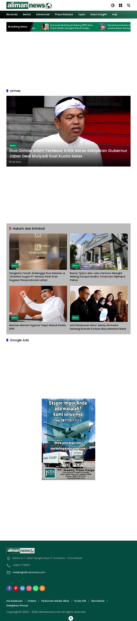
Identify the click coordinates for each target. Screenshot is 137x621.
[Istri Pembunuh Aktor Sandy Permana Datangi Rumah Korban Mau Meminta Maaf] (99, 304)
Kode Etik (80, 601)
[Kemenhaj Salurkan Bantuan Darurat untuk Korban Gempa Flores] (93, 27)
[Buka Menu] (120, 5)
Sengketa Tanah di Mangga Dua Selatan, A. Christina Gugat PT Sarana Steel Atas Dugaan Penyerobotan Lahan (37, 277)
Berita (13, 145)
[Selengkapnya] (68, 550)
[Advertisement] (68, 60)
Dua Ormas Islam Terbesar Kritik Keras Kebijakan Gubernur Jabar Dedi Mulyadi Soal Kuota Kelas (68, 153)
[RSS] (42, 588)
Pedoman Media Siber (55, 601)
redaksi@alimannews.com (28, 572)
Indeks (32, 601)
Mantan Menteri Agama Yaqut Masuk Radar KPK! (37, 327)
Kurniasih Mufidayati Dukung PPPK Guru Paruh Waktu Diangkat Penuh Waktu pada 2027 (62, 27)
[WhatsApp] (36, 588)
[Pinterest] (16, 588)
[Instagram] (29, 588)
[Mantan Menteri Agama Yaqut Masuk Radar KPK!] (38, 304)
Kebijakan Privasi (17, 605)
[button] (113, 5)
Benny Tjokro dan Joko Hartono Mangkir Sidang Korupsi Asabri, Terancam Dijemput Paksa (97, 277)
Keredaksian (14, 601)
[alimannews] (29, 5)
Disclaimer (98, 601)
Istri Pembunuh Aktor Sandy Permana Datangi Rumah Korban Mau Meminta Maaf (98, 327)
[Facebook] (9, 588)
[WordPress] (22, 588)
